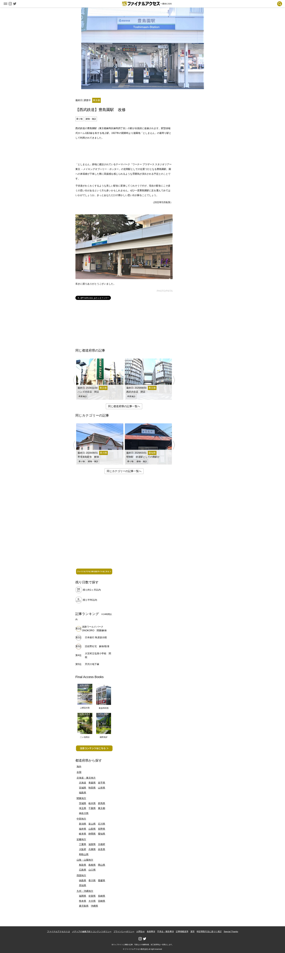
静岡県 (92, 834)
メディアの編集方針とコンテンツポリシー (91, 931)
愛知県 (101, 834)
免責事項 (151, 931)
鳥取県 (82, 865)
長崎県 (101, 896)
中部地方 (81, 819)
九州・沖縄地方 (85, 891)
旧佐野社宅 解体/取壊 (97, 646)
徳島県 (82, 880)
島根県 (92, 865)
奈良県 (101, 849)
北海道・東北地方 (86, 778)
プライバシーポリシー (124, 931)
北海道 (82, 782)
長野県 (101, 829)
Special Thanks (231, 931)
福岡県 (82, 896)
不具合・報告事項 (165, 931)
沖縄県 (94, 906)
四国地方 (81, 875)
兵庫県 (92, 849)
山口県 (92, 870)
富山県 (92, 824)
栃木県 (92, 803)
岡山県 (101, 865)
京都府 (101, 844)
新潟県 (82, 824)
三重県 (82, 844)
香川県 (92, 880)
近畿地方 (81, 839)
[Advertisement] (124, 150)
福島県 (82, 792)
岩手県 (101, 782)
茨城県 (82, 803)
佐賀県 (92, 896)
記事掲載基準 (182, 931)
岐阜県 (82, 834)
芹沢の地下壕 (92, 664)
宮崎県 (101, 901)
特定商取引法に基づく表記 (209, 931)
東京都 (101, 808)
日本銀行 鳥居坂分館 (96, 637)
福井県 (82, 829)
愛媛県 (101, 880)
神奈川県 (83, 813)
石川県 (101, 824)
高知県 (82, 885)
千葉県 (92, 808)
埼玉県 (82, 808)
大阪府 (82, 849)
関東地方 (81, 798)
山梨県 (92, 829)
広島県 (82, 870)
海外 (79, 766)
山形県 (101, 787)
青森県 (92, 782)
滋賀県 (92, 844)
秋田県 (92, 787)
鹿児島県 (83, 906)
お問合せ (140, 931)
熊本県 (82, 901)
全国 (79, 772)
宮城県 (82, 787)
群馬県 (101, 803)
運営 (192, 931)
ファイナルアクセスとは (58, 931)
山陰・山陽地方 (85, 860)
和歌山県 (83, 854)
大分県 (92, 901)
